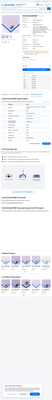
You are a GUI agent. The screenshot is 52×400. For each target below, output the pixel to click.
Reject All (23, 394)
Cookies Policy (9, 390)
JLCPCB (3, 12)
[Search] (49, 8)
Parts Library (9, 12)
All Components (17, 12)
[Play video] (23, 177)
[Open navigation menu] (2, 5)
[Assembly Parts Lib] (9, 5)
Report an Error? (47, 101)
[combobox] (19, 8)
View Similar (46, 143)
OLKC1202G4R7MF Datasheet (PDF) (14, 202)
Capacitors (25, 12)
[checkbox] (4, 107)
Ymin (34, 18)
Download (36, 40)
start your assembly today (15, 153)
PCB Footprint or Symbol (38, 35)
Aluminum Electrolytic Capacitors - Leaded (38, 12)
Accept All (34, 394)
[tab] (5, 94)
